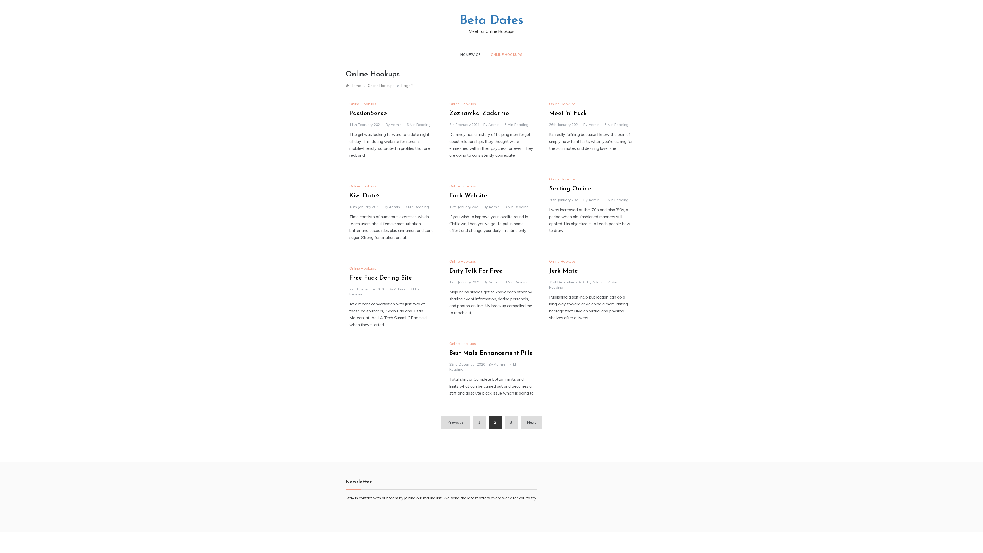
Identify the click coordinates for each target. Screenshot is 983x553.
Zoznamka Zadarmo (479, 114)
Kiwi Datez (364, 196)
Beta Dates (491, 21)
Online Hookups (507, 54)
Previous (455, 422)
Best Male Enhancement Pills (490, 353)
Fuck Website (468, 196)
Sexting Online (570, 189)
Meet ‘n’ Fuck (568, 114)
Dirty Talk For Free (476, 271)
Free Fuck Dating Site (380, 278)
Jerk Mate (563, 271)
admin (396, 124)
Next (531, 422)
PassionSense (368, 114)
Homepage (470, 54)
